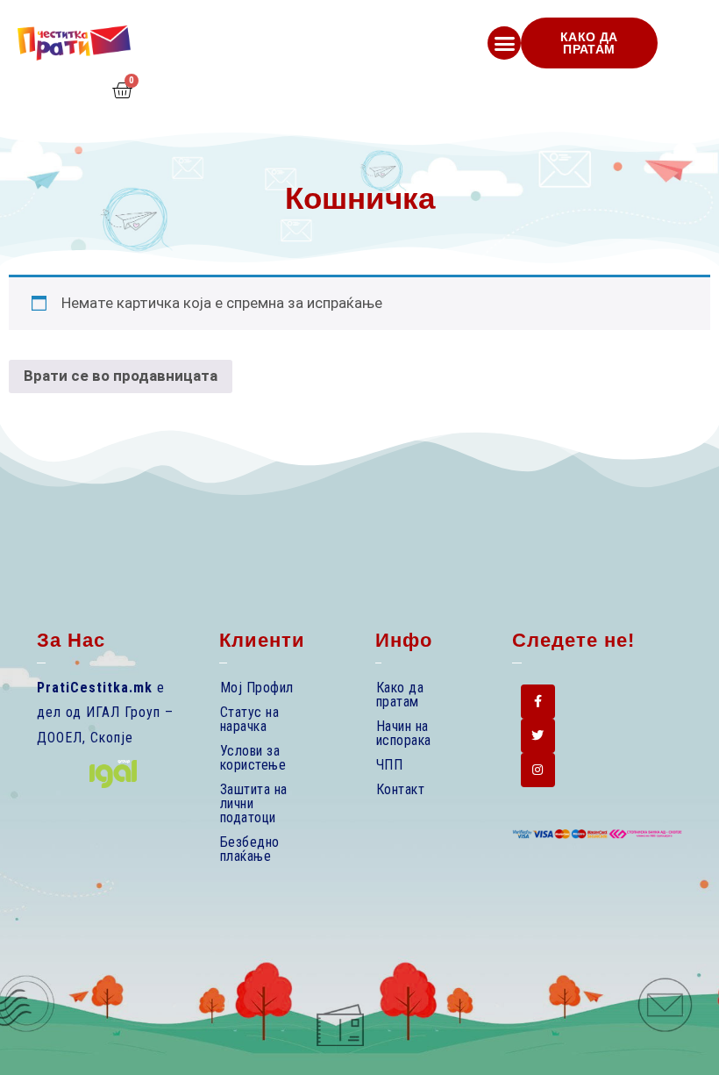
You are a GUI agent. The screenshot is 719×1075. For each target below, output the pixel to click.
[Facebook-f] (538, 701)
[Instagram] (538, 770)
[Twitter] (538, 736)
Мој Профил (257, 687)
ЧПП (389, 764)
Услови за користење (253, 757)
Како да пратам (400, 694)
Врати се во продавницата (120, 375)
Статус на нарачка (250, 719)
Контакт (400, 789)
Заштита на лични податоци (254, 803)
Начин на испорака (403, 733)
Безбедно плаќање (250, 849)
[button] (504, 43)
